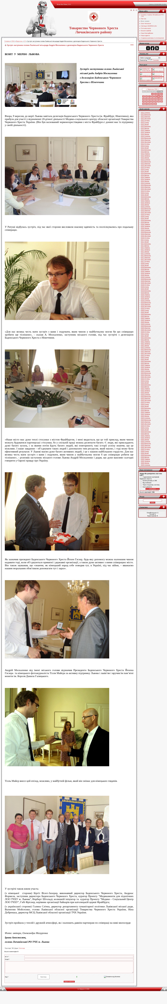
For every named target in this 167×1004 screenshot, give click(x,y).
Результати (143, 490)
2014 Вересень (146, 185)
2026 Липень (145, 463)
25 (161, 101)
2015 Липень (145, 204)
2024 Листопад (146, 424)
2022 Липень (145, 369)
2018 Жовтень (145, 281)
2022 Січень (145, 357)
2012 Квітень (145, 128)
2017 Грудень (145, 261)
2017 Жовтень (145, 257)
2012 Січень (145, 122)
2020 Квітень (145, 316)
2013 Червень (145, 155)
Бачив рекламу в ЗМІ (150, 480)
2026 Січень (145, 451)
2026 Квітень (145, 457)
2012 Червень (145, 132)
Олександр (22, 948)
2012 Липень (145, 134)
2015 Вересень (146, 208)
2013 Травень (145, 154)
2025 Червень (145, 437)
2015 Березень (146, 197)
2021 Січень (145, 334)
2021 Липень (145, 345)
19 (143, 101)
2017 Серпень (145, 253)
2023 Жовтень (145, 398)
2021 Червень (145, 343)
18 (161, 99)
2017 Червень (145, 249)
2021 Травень (145, 341)
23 (155, 101)
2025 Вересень (146, 443)
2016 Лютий (145, 218)
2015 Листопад (146, 212)
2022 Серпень (145, 371)
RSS (69, 4)
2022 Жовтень (145, 375)
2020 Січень (145, 310)
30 (155, 104)
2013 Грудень (145, 167)
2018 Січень (145, 263)
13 (146, 99)
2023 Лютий (145, 383)
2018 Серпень (145, 277)
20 (146, 101)
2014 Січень (145, 169)
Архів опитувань (153, 490)
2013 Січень (145, 146)
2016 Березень (146, 220)
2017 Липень (145, 251)
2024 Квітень (145, 410)
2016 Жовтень (145, 234)
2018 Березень (146, 267)
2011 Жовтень (145, 116)
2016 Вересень (146, 232)
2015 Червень (145, 202)
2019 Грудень (145, 308)
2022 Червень (145, 367)
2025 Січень (145, 428)
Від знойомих (147, 482)
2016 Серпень (145, 230)
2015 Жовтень (145, 210)
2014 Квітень (145, 175)
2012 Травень (145, 130)
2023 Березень (146, 384)
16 (155, 99)
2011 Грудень (145, 120)
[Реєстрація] (133, 10)
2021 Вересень (146, 349)
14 (149, 99)
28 (149, 104)
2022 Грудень (145, 379)
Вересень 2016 (152, 89)
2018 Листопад (146, 283)
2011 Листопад (146, 118)
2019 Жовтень (145, 304)
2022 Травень (145, 365)
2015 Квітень (145, 199)
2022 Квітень (145, 363)
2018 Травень (145, 271)
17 (158, 99)
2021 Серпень (145, 347)
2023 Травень (145, 388)
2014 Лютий (145, 171)
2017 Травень (145, 247)
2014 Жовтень (145, 187)
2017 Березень (146, 244)
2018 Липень (145, 275)
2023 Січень (145, 381)
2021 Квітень (145, 339)
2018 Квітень (145, 269)
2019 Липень (145, 298)
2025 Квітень (145, 433)
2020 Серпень (145, 324)
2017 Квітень (145, 245)
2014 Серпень (145, 183)
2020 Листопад (146, 330)
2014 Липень (145, 181)
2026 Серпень (145, 465)
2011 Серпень (145, 112)
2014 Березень (146, 173)
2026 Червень (145, 461)
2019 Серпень (145, 300)
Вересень (19, 41)
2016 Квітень (145, 222)
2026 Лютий (145, 453)
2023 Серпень (145, 394)
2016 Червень (145, 226)
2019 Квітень (145, 292)
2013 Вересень (146, 161)
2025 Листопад (146, 447)
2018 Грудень (145, 285)
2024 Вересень (146, 420)
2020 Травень (145, 318)
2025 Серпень (145, 441)
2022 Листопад (146, 377)
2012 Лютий (145, 124)
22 (152, 101)
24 (158, 101)
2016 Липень (145, 228)
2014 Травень (145, 177)
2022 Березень (146, 361)
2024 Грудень (145, 426)
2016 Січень (145, 216)
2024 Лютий (145, 406)
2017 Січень (145, 240)
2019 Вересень (146, 302)
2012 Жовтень (145, 140)
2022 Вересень (146, 373)
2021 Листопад (146, 353)
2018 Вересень (146, 279)
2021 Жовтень (145, 351)
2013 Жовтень (145, 163)
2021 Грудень (145, 355)
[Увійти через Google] (157, 48)
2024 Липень (145, 416)
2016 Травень (145, 224)
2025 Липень (145, 439)
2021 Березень (146, 337)
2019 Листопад (146, 306)
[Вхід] (136, 10)
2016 (12, 41)
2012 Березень (146, 126)
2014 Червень (145, 179)
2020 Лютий (145, 312)
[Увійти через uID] (148, 48)
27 (146, 104)
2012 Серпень (145, 136)
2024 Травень (145, 412)
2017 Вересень (146, 255)
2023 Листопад (146, 400)
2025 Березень (146, 431)
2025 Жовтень (145, 445)
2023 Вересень (146, 396)
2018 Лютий (145, 265)
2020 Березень (146, 314)
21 (149, 101)
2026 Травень (145, 459)
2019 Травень (145, 294)
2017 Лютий (145, 242)
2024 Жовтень (145, 422)
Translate (156, 60)
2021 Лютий (145, 336)
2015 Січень (145, 193)
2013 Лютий (145, 148)
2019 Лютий (145, 289)
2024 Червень (145, 414)
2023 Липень (145, 392)
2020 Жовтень (145, 328)
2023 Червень (145, 390)
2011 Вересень (146, 114)
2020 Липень (145, 322)
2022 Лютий (145, 359)
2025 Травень (145, 435)
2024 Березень (146, 408)
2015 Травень (145, 200)
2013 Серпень (145, 159)
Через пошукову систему (151, 485)
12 (143, 99)
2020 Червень (145, 320)
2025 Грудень (145, 449)
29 (152, 104)
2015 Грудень (145, 214)
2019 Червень (145, 296)
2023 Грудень (145, 402)
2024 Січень (145, 404)
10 (25, 41)
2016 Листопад (146, 236)
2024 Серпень (145, 418)
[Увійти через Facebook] (152, 48)
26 (143, 104)
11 (161, 96)
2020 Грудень (145, 332)
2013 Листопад (146, 165)
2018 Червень (145, 273)
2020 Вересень (146, 326)
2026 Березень (146, 455)
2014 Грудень (145, 191)
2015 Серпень (145, 206)
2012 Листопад (146, 142)
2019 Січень (145, 287)
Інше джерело (147, 487)
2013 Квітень (145, 152)
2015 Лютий (145, 195)
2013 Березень (146, 150)
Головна (7, 41)
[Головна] (131, 10)
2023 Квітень (145, 386)
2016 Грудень (145, 238)
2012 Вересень (146, 138)
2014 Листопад (146, 189)
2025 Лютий (145, 429)
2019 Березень (146, 291)
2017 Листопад (146, 259)
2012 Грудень (145, 144)
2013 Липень (145, 157)
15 (152, 99)
